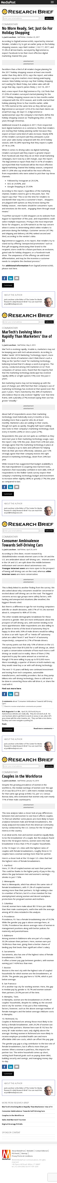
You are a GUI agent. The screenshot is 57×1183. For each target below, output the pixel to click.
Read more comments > (44, 728)
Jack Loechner (10, 37)
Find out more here (11, 688)
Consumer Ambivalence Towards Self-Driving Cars (23, 1111)
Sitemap (24, 1153)
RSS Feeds (15, 1153)
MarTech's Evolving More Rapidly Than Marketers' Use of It (27, 1107)
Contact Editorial (41, 1151)
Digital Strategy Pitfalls (12, 1124)
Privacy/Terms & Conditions (22, 1156)
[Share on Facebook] (4, 278)
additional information (17, 265)
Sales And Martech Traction (14, 1120)
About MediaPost (18, 1151)
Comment (8, 285)
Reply (4, 724)
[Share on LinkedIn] (10, 278)
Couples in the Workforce (13, 1115)
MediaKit (30, 1151)
